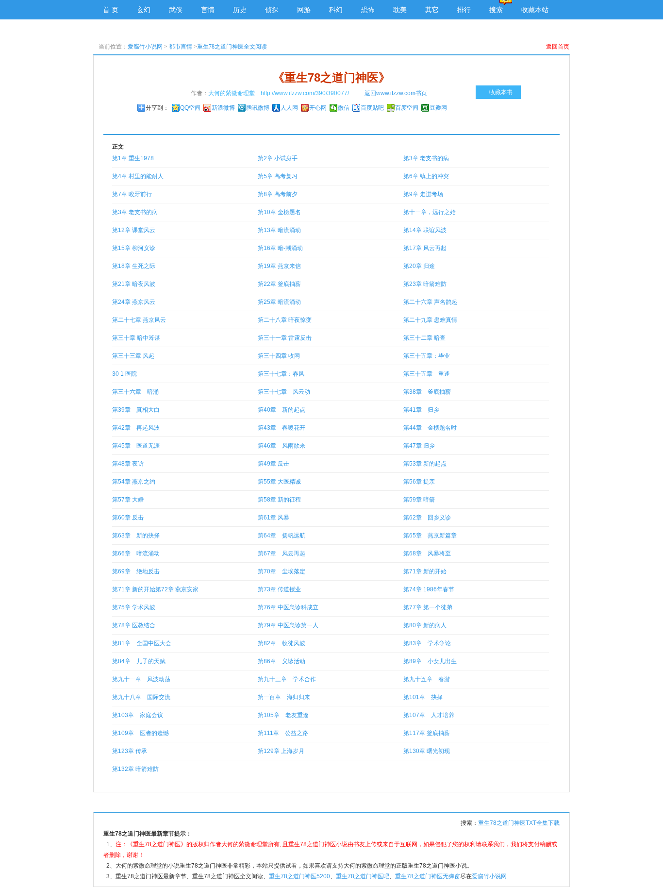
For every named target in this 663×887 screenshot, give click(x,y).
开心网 (318, 107)
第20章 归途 (419, 266)
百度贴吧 (372, 107)
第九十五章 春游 (426, 679)
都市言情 (180, 46)
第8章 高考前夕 (278, 194)
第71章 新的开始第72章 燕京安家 (155, 589)
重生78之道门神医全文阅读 (232, 46)
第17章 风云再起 (425, 248)
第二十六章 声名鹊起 (430, 302)
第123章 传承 (129, 751)
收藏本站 (534, 10)
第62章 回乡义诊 (427, 517)
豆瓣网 (438, 107)
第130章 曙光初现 (426, 751)
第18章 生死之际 (133, 266)
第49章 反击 (273, 463)
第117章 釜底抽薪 (426, 733)
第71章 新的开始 (425, 571)
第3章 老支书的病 (426, 158)
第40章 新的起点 (281, 409)
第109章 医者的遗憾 (140, 733)
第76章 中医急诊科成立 (288, 607)
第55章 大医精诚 (279, 481)
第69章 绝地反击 (136, 571)
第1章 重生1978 (133, 158)
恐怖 (368, 10)
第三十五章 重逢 (426, 373)
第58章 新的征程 (279, 499)
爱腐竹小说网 (145, 46)
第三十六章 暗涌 (135, 391)
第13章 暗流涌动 (279, 230)
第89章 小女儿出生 (430, 661)
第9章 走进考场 (423, 194)
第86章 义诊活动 (281, 661)
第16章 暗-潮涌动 (280, 248)
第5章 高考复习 (278, 176)
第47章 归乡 (419, 445)
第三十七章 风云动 (284, 391)
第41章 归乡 (421, 409)
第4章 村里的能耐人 (138, 176)
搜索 (496, 10)
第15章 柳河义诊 (133, 248)
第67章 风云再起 (281, 553)
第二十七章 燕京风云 (139, 320)
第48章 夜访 (128, 463)
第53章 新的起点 (425, 463)
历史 (240, 10)
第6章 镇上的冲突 (426, 176)
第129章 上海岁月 (281, 751)
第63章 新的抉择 (136, 535)
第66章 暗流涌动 (136, 553)
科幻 (336, 10)
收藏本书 (501, 92)
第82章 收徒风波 (281, 643)
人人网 (289, 107)
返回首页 (557, 46)
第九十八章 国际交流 (141, 697)
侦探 (272, 10)
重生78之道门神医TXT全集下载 (519, 823)
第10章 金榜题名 (279, 212)
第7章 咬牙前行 (132, 194)
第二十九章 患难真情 (430, 320)
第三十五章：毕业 (426, 355)
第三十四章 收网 (279, 355)
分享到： (157, 107)
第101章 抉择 (423, 697)
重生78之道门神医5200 (299, 876)
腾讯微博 (257, 107)
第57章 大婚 (128, 499)
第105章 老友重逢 (283, 715)
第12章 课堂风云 (133, 230)
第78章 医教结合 (133, 625)
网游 (304, 10)
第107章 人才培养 (428, 715)
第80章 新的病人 (425, 625)
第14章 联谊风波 (425, 230)
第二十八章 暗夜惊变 (285, 320)
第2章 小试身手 (278, 158)
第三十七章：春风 (281, 373)
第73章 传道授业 (279, 589)
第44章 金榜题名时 (430, 427)
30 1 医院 (124, 373)
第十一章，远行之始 (429, 212)
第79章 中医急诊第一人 (288, 625)
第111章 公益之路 (283, 733)
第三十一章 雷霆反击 (285, 338)
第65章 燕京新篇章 (430, 535)
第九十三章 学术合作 (287, 679)
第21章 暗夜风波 (133, 284)
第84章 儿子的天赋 (139, 661)
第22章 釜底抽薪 (279, 284)
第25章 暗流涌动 (279, 302)
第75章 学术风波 (133, 607)
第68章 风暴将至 (427, 553)
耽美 (400, 10)
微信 (343, 107)
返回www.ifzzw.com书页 (396, 93)
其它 (432, 10)
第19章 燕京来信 (279, 266)
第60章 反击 (128, 517)
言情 (208, 10)
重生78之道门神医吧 (362, 876)
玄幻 (143, 10)
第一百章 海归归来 (284, 697)
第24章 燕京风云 (133, 302)
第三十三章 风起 (133, 355)
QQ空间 (190, 107)
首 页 (110, 10)
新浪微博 (223, 107)
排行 (464, 10)
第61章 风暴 (273, 517)
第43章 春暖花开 (281, 427)
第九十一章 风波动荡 (141, 679)
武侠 (175, 10)
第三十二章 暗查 (424, 338)
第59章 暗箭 (419, 499)
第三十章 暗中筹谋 (136, 338)
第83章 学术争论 (427, 643)
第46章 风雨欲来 (281, 445)
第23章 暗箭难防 (425, 284)
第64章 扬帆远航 (281, 535)
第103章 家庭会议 (137, 715)
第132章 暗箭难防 (135, 769)
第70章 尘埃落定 (281, 571)
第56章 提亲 (419, 481)
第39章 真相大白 (136, 409)
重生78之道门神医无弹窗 (427, 876)
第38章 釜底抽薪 (427, 391)
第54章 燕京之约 (133, 481)
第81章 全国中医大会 (141, 643)
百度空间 (406, 107)
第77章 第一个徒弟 (427, 607)
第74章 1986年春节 (428, 589)
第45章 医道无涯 (136, 445)
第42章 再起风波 (136, 427)
